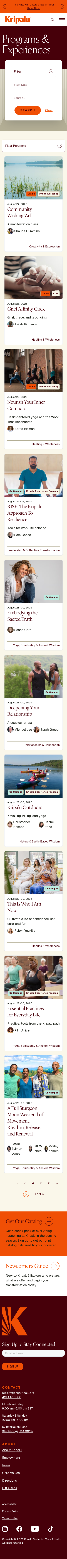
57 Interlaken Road (14, 1427)
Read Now (33, 8)
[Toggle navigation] (62, 19)
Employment (11, 1458)
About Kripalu (12, 1450)
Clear (49, 110)
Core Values (11, 1473)
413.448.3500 (11, 1397)
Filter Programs (15, 146)
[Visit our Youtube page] (35, 1529)
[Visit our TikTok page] (50, 1529)
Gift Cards (9, 1488)
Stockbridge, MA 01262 (17, 1431)
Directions (9, 1480)
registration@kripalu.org (18, 1393)
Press (6, 1465)
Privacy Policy (10, 1511)
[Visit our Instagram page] (5, 1529)
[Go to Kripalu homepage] (15, 1321)
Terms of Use (10, 1518)
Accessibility (9, 1504)
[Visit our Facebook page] (19, 1529)
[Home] (18, 18)
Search (27, 110)
